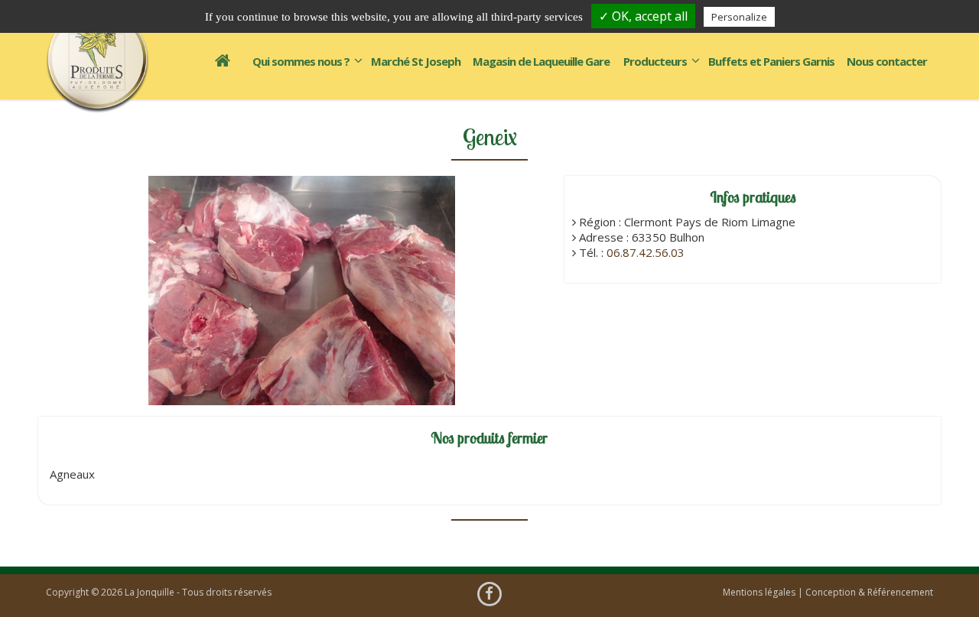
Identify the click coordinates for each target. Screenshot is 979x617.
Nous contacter (887, 61)
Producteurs (655, 61)
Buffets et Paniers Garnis (771, 61)
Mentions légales (759, 592)
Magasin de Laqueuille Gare (541, 61)
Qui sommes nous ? (301, 61)
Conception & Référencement (869, 592)
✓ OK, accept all (643, 16)
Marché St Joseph (415, 61)
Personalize (739, 17)
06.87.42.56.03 (646, 252)
